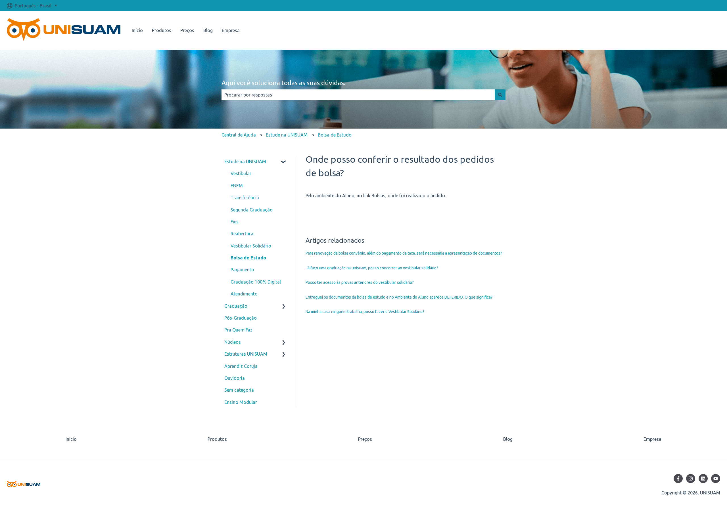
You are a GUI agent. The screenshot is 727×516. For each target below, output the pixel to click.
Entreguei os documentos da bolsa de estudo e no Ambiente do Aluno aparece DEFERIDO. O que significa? (399, 297)
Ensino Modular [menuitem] (240, 402)
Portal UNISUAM (698, 30)
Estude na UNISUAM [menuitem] (245, 161)
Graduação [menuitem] (235, 306)
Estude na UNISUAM (287, 134)
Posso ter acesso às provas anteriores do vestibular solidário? (360, 282)
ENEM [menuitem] (237, 185)
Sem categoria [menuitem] (239, 390)
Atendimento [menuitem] (244, 293)
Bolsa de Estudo (335, 134)
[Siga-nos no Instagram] (690, 478)
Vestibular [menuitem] (241, 173)
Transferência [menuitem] (245, 197)
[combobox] (358, 94)
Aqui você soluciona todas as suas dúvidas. (283, 82)
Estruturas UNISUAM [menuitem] (245, 353)
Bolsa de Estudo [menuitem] (248, 257)
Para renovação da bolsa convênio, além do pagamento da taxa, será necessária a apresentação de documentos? (404, 253)
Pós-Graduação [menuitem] (240, 317)
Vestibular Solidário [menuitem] (251, 245)
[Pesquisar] (500, 94)
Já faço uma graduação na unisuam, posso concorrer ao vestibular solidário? (372, 268)
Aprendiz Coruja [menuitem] (241, 366)
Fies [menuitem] (235, 221)
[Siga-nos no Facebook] (678, 478)
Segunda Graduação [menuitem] (252, 209)
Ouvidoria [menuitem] (234, 378)
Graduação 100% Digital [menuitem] (256, 281)
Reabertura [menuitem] (242, 233)
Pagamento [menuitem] (242, 269)
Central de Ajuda (239, 134)
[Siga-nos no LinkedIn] (703, 478)
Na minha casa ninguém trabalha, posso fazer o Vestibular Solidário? (365, 311)
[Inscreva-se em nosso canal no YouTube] (715, 478)
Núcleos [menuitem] (232, 342)
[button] (283, 162)
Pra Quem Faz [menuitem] (238, 329)
